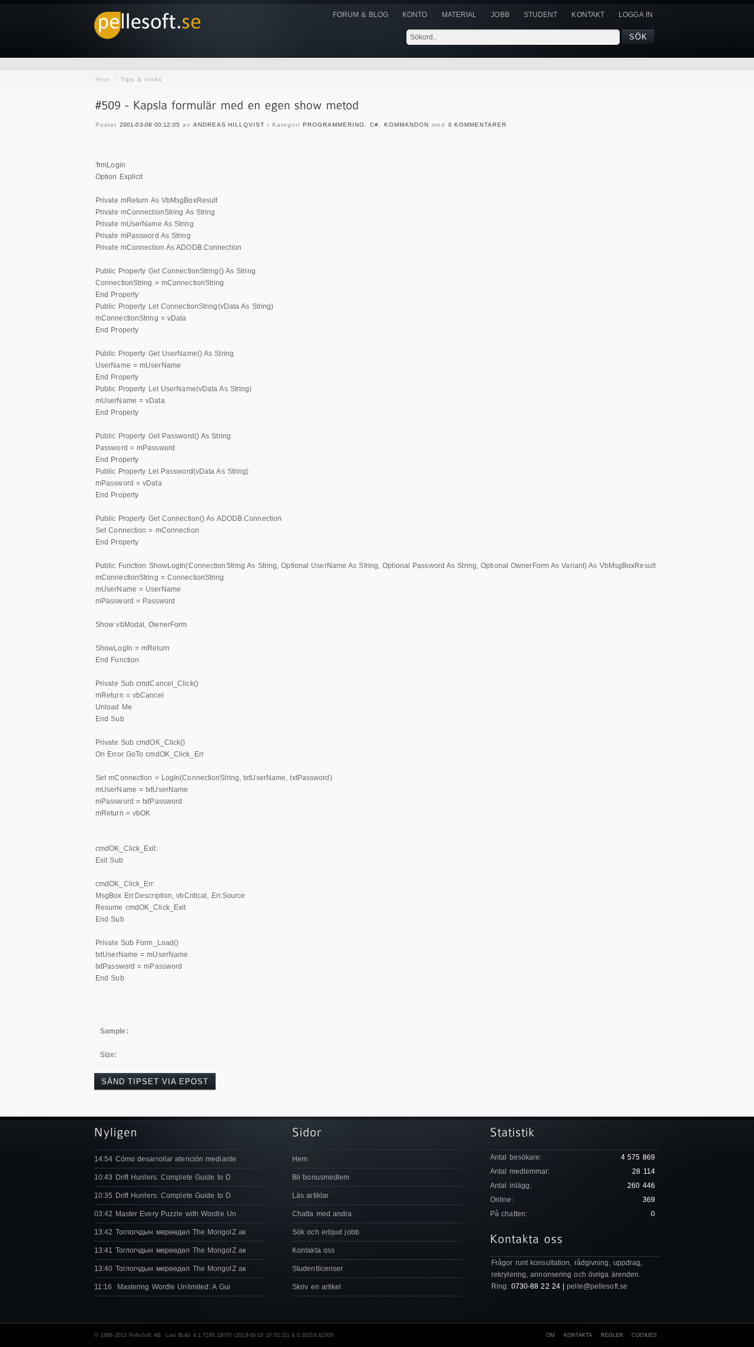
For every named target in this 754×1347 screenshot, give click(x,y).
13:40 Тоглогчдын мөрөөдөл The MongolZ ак (170, 1269)
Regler (612, 1335)
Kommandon (406, 124)
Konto (415, 15)
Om (550, 1335)
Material (459, 15)
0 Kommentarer (477, 124)
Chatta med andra (322, 1214)
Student (541, 15)
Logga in (636, 15)
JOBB (500, 15)
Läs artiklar (310, 1195)
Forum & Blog (360, 15)
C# (374, 124)
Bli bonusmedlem (321, 1177)
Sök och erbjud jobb (325, 1232)
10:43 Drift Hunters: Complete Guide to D (162, 1177)
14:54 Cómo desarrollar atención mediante (165, 1159)
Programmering (334, 124)
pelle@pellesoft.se (597, 1286)
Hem (102, 79)
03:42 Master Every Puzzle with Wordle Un (165, 1214)
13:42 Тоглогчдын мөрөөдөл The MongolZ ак (170, 1232)
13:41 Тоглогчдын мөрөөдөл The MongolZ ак (170, 1250)
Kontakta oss (313, 1250)
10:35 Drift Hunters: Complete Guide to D (162, 1195)
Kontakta (578, 1335)
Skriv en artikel (317, 1287)
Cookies (644, 1335)
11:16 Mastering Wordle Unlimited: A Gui (162, 1287)
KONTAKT (587, 15)
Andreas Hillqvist (228, 124)
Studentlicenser (317, 1269)
